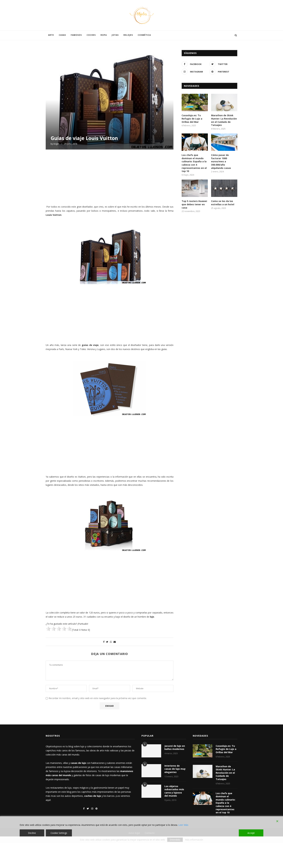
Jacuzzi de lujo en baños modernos (174, 747)
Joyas (115, 35)
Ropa (104, 35)
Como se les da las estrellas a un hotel (222, 203)
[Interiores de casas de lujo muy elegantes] (151, 770)
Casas (62, 35)
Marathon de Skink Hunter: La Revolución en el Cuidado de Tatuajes (224, 120)
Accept (251, 832)
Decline (32, 832)
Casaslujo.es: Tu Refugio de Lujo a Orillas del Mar (192, 118)
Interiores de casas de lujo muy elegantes (175, 769)
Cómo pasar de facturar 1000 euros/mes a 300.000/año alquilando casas (221, 161)
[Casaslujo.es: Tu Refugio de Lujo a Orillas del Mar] (195, 102)
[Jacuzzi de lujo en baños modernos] (151, 750)
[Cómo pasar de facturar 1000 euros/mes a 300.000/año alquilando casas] (224, 142)
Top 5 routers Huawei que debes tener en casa (194, 204)
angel (56, 143)
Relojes (128, 35)
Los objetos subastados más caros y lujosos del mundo (174, 791)
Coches (91, 35)
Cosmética (144, 35)
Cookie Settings (59, 832)
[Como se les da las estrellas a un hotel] (224, 188)
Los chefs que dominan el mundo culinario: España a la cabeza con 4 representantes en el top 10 (194, 163)
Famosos (76, 35)
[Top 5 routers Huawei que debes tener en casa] (195, 188)
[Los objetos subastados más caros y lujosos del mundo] (151, 791)
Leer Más (183, 824)
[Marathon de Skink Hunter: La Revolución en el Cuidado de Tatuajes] (224, 102)
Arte (51, 35)
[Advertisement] (109, 177)
